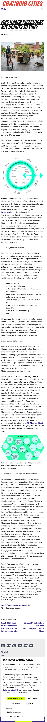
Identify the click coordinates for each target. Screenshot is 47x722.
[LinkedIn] (14, 645)
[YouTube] (8, 645)
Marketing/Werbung (15, 716)
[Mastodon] (20, 645)
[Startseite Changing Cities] (23, 3)
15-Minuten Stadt (35, 423)
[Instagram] (3, 645)
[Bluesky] (25, 645)
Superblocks (6, 212)
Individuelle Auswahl (22, 704)
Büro (3, 655)
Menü (3, 9)
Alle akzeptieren (16, 698)
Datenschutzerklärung (12, 690)
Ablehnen (33, 698)
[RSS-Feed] (31, 645)
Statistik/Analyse (14, 712)
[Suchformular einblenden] (42, 9)
